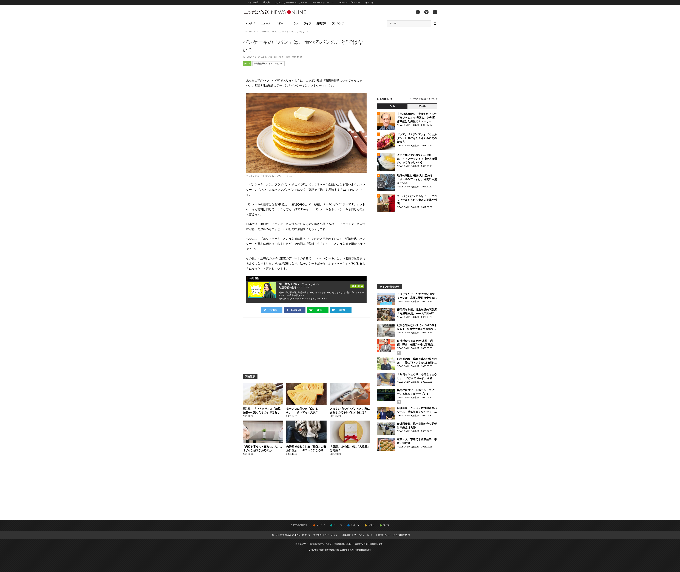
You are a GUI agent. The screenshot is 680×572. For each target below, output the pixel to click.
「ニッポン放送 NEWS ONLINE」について (290, 535)
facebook (418, 12)
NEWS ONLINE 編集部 (257, 57)
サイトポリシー (332, 535)
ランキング (338, 23)
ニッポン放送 (251, 2)
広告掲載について (401, 535)
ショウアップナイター (349, 2)
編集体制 (346, 535)
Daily (392, 106)
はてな (341, 310)
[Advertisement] (407, 63)
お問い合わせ (384, 535)
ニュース (265, 23)
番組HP (357, 285)
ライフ (307, 23)
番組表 (266, 2)
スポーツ (281, 23)
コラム (294, 23)
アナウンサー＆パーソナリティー (291, 2)
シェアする (294, 310)
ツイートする (271, 310)
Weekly (422, 106)
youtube (435, 12)
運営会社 (317, 535)
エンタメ (250, 23)
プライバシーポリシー (364, 535)
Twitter (426, 12)
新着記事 (321, 23)
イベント (369, 2)
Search (435, 23)
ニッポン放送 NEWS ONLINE (281, 12)
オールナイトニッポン (322, 2)
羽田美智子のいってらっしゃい (268, 63)
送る (317, 310)
